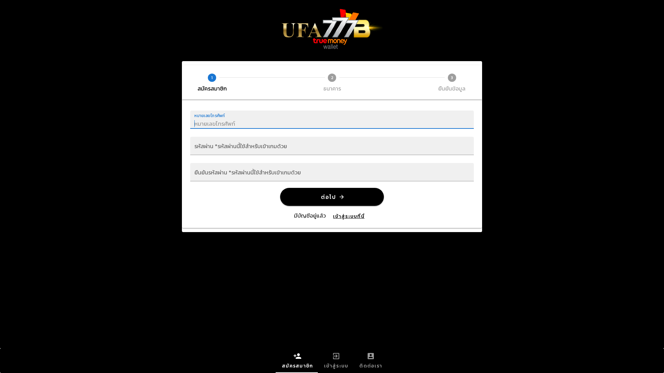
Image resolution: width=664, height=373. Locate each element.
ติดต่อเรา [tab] (370, 366)
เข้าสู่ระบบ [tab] (336, 366)
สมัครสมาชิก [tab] (297, 366)
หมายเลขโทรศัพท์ (209, 115)
